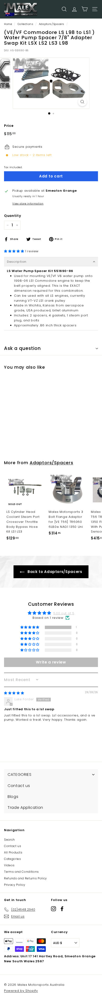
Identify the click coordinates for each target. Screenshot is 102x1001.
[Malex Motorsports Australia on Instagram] (53, 908)
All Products (13, 852)
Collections (25, 24)
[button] (14, 251)
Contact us (12, 846)
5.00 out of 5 (63, 613)
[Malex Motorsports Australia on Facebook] (62, 908)
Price (9, 125)
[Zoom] (82, 101)
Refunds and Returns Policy (25, 878)
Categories (12, 859)
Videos (9, 865)
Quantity (12, 215)
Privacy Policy (14, 885)
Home (8, 24)
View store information (27, 203)
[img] (14, 693)
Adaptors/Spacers (51, 24)
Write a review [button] (51, 662)
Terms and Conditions (21, 872)
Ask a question (22, 348)
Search (9, 840)
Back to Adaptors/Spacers (54, 571)
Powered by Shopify (21, 990)
